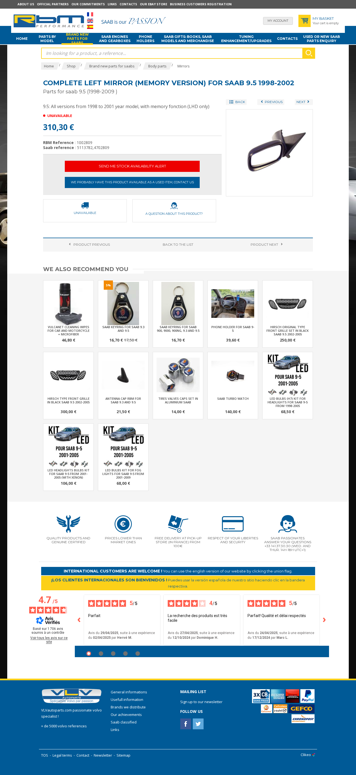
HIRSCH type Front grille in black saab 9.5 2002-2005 (68, 400)
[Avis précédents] (79, 620)
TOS (44, 755)
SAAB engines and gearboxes (114, 39)
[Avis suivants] (324, 620)
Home (22, 38)
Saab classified (124, 722)
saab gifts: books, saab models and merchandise (187, 39)
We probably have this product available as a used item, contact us (132, 182)
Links (112, 4)
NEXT (264, 244)
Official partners (53, 4)
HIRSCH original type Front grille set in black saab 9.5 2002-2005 (287, 330)
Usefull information (127, 699)
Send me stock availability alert (132, 166)
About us (26, 4)
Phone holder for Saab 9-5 (232, 328)
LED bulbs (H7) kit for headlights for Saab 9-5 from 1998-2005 (288, 402)
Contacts (128, 4)
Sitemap (123, 755)
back (178, 244)
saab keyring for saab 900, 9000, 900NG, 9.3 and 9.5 (178, 328)
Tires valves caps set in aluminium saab (178, 400)
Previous (91, 244)
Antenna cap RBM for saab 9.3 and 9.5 (123, 400)
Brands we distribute (128, 707)
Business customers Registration (201, 4)
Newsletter (103, 755)
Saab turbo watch (233, 398)
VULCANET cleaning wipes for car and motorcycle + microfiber (69, 330)
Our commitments (88, 4)
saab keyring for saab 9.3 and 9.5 (123, 328)
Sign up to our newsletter (201, 701)
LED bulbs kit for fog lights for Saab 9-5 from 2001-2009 (123, 473)
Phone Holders (145, 39)
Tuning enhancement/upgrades (246, 39)
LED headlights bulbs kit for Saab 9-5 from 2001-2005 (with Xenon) (69, 473)
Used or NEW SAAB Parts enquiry (321, 39)
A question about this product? (174, 214)
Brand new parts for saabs (77, 38)
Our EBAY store (153, 4)
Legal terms (62, 755)
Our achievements (126, 714)
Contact (82, 755)
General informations (129, 691)
